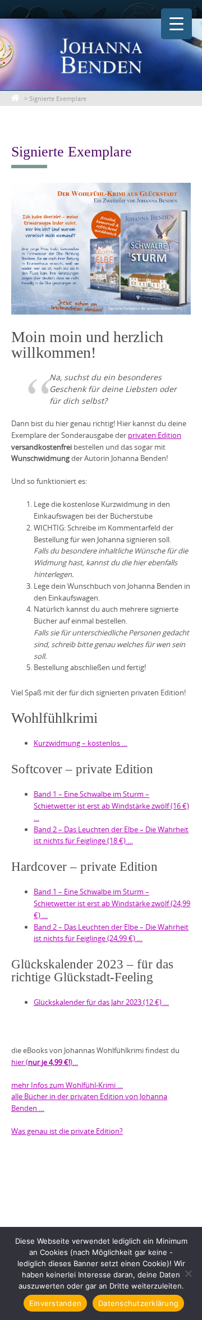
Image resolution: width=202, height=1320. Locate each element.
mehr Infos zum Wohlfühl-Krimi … (67, 1085)
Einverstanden (55, 1303)
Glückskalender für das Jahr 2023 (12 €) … (101, 1002)
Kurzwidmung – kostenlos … (80, 743)
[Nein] (188, 1273)
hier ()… (44, 1062)
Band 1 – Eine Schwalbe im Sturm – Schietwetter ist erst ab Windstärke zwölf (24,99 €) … (112, 903)
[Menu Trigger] (176, 23)
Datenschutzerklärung (138, 1303)
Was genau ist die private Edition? (67, 1131)
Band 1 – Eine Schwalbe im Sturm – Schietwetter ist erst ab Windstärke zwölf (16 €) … (111, 806)
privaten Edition (154, 435)
